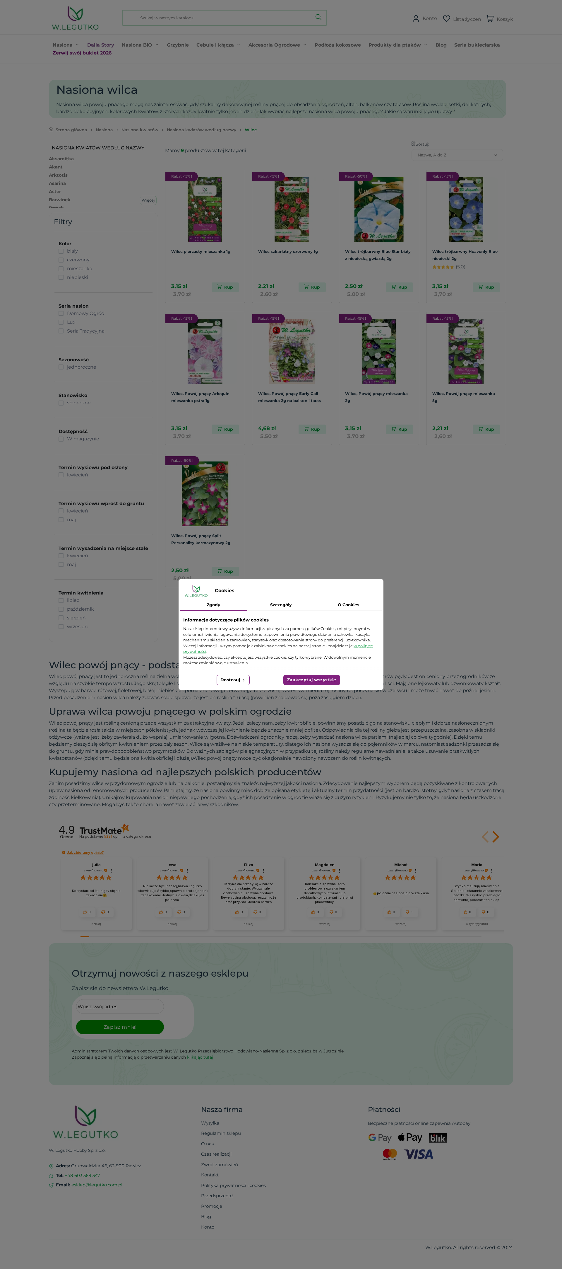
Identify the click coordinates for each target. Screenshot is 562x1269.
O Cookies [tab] (348, 604)
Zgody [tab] (213, 604)
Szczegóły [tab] (281, 604)
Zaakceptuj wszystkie (311, 679)
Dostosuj (231, 679)
